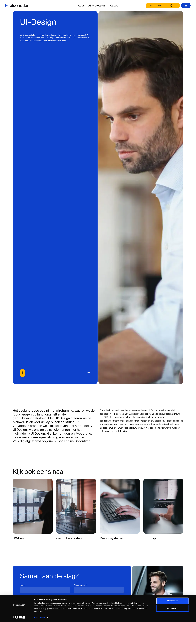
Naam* (22, 585)
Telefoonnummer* (80, 585)
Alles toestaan (172, 601)
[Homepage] (17, 5)
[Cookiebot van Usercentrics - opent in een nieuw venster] (19, 617)
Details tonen (39, 617)
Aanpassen (171, 608)
